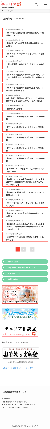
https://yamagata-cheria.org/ (17, 407)
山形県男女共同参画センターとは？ (21, 267)
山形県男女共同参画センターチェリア (17, 368)
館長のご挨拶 (13, 262)
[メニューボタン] (45, 4)
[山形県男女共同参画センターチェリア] (11, 4)
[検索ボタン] (36, 4)
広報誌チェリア (14, 273)
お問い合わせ (13, 279)
